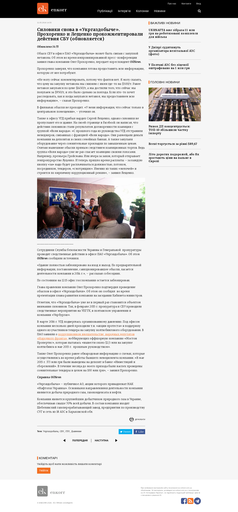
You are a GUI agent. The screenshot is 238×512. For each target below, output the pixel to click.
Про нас (172, 3)
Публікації (105, 11)
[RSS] (190, 501)
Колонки (142, 11)
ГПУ (68, 431)
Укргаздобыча (50, 431)
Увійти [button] (43, 470)
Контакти (186, 3)
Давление (76, 431)
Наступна (101, 440)
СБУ (62, 431)
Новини (160, 11)
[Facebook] (184, 501)
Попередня (80, 440)
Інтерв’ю (124, 11)
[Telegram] (197, 501)
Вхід (198, 3)
